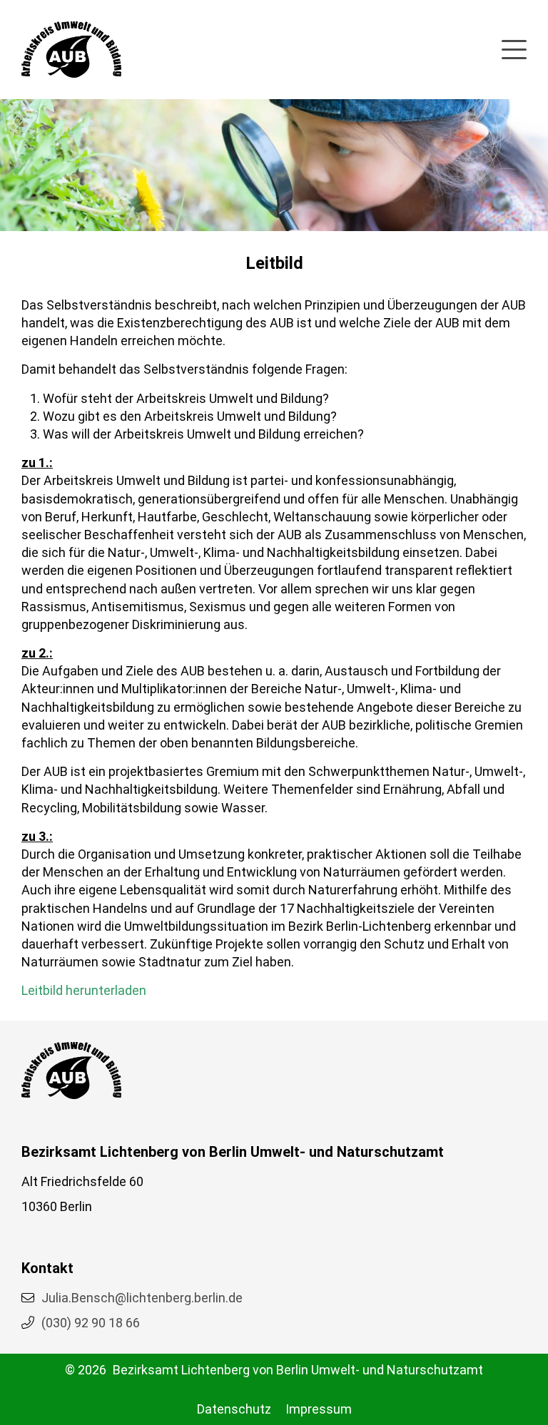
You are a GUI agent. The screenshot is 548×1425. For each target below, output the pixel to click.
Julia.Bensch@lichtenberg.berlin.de (142, 1297)
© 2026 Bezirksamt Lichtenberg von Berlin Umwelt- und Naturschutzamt (274, 1369)
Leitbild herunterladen (83, 990)
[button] (514, 47)
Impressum (318, 1408)
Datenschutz (234, 1408)
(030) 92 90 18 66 (90, 1322)
